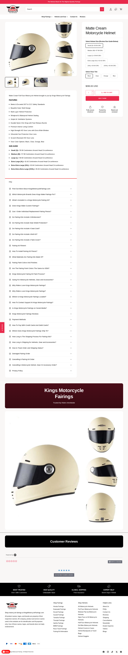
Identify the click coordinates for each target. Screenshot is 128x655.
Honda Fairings (58, 606)
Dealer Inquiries (108, 626)
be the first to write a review (64, 575)
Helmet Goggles (83, 636)
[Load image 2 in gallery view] (26, 82)
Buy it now (102, 98)
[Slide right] (72, 72)
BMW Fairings (58, 626)
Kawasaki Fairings (59, 609)
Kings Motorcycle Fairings (15, 651)
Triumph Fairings (59, 620)
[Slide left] (69, 72)
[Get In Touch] (115, 9)
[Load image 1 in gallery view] (12, 82)
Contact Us (106, 612)
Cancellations (107, 620)
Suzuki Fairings (58, 615)
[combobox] (65, 9)
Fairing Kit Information (60, 631)
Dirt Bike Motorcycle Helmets (87, 625)
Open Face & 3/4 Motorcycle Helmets (87, 618)
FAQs (105, 609)
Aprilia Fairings (58, 623)
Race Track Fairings (60, 629)
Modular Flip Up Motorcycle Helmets (87, 613)
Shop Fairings (46, 16)
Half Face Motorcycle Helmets (88, 622)
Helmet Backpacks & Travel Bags (87, 632)
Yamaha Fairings (59, 617)
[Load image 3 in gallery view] (41, 82)
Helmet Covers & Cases (86, 628)
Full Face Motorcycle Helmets (88, 609)
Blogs (105, 631)
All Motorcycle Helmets (85, 606)
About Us (106, 606)
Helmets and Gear (60, 16)
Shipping (106, 617)
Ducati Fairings (58, 612)
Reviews (106, 615)
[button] (121, 9)
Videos (105, 629)
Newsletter (106, 623)
